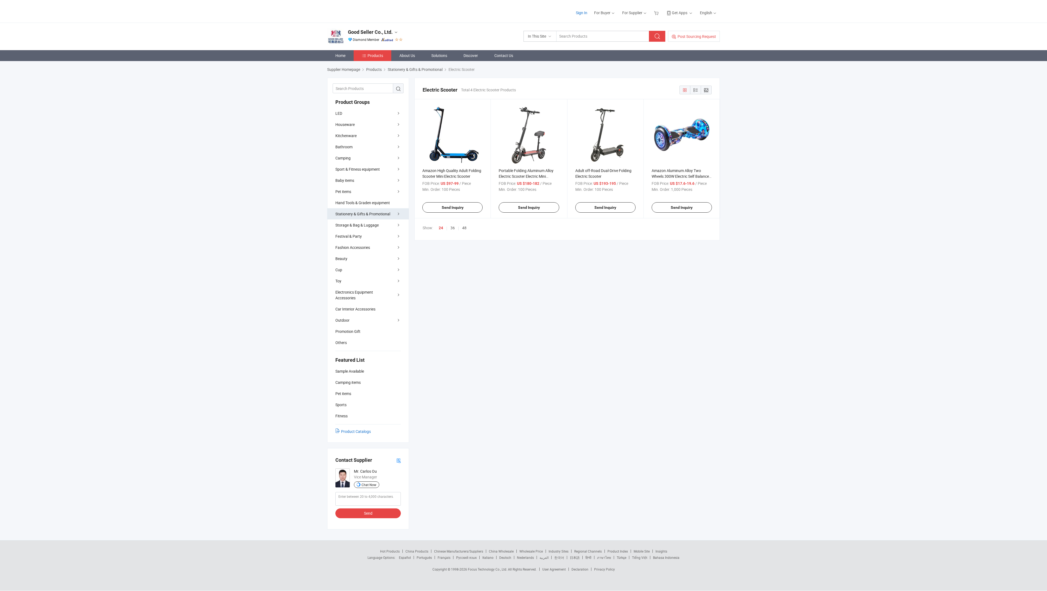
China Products (416, 551)
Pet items (343, 191)
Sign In (581, 12)
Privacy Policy (604, 569)
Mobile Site (642, 551)
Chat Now (369, 485)
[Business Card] (398, 460)
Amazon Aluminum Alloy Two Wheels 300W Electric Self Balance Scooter (680, 176)
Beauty (341, 258)
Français (444, 557)
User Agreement (554, 569)
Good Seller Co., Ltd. (370, 32)
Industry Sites (558, 551)
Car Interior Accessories (355, 309)
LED (338, 113)
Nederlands (525, 557)
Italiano (488, 557)
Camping (343, 158)
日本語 (575, 557)
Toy (338, 281)
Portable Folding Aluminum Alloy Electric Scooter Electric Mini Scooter (526, 176)
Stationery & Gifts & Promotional (362, 213)
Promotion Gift (347, 331)
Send (368, 513)
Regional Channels (588, 551)
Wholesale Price (531, 551)
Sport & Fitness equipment (357, 169)
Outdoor (342, 320)
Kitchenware (346, 135)
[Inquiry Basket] (657, 12)
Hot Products (390, 551)
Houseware (345, 124)
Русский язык (466, 557)
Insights (661, 551)
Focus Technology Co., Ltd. (488, 569)
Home (340, 55)
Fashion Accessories (352, 247)
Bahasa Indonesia (666, 557)
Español (405, 557)
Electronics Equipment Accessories (354, 295)
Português (424, 557)
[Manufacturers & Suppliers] (362, 10)
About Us (407, 55)
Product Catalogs (356, 431)
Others (341, 342)
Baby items (344, 180)
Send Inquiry (453, 207)
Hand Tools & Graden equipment (362, 202)
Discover (471, 55)
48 (464, 227)
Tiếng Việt (639, 557)
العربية (544, 557)
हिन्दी (588, 557)
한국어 (559, 557)
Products (375, 55)
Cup (338, 269)
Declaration (579, 569)
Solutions (439, 55)
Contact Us (503, 55)
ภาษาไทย (604, 557)
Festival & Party (348, 236)
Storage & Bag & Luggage (357, 225)
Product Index (617, 551)
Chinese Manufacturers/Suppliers (458, 551)
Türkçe (621, 557)
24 (441, 228)
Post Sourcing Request (697, 36)
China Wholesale (501, 551)
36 (452, 227)
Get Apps (679, 12)
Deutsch (505, 557)
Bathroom (344, 146)
